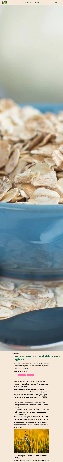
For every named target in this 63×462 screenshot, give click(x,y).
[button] (60, 2)
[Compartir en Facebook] (19, 372)
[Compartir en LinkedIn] (21, 372)
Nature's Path (30, 375)
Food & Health (22, 375)
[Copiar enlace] (27, 372)
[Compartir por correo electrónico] (25, 372)
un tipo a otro (34, 460)
